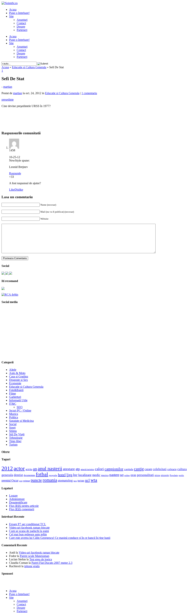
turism (80, 480)
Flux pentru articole (24, 505)
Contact (21, 23)
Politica (13, 417)
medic (96, 475)
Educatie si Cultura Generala (29, 67)
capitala (128, 469)
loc (75, 475)
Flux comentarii (21, 509)
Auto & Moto (17, 373)
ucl (87, 480)
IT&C (12, 403)
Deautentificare (18, 502)
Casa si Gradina (18, 376)
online (127, 475)
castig (139, 468)
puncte (36, 480)
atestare (69, 469)
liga (69, 475)
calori (99, 469)
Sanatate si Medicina (21, 420)
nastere (114, 475)
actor (19, 468)
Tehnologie (16, 437)
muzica (105, 475)
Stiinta (13, 431)
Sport (12, 427)
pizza (157, 475)
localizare (85, 475)
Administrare (17, 499)
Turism (13, 444)
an (35, 469)
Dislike (19, 189)
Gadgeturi (15, 396)
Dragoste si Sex (18, 379)
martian (7, 86)
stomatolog (65, 480)
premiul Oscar (10, 480)
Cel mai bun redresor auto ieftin (28, 534)
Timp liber (15, 441)
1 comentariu (89, 93)
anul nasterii (50, 468)
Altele (12, 369)
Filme (12, 393)
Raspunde (15, 173)
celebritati (160, 469)
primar (26, 480)
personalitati (145, 475)
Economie (15, 383)
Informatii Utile (18, 400)
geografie (53, 475)
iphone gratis (32, 566)
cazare (148, 469)
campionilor (114, 469)
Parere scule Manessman (34, 556)
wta (94, 479)
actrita (29, 469)
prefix (181, 475)
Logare (13, 495)
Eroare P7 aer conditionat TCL (27, 524)
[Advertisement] (97, 116)
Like (12, 189)
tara (75, 481)
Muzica (13, 414)
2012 (7, 468)
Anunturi (22, 19)
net (122, 475)
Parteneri (22, 30)
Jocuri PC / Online (20, 410)
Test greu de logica (40, 559)
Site (11, 16)
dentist (18, 475)
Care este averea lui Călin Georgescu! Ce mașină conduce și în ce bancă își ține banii (59, 537)
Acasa (12, 9)
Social (12, 424)
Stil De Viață (16, 434)
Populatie (174, 475)
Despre (21, 26)
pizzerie (165, 475)
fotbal (42, 474)
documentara (29, 475)
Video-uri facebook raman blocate (29, 527)
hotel (62, 475)
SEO (20, 407)
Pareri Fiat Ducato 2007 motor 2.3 (51, 562)
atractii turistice (87, 469)
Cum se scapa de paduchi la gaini (29, 531)
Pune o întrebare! (19, 13)
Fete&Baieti (16, 390)
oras (133, 475)
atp (78, 469)
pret (21, 481)
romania (50, 480)
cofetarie (172, 469)
